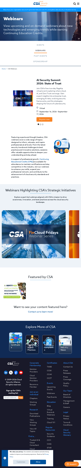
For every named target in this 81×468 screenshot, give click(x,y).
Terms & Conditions (67, 423)
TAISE (49, 367)
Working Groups (33, 403)
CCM (49, 440)
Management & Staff (68, 402)
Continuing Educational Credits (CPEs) (30, 160)
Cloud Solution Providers (34, 378)
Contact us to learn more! (40, 311)
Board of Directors (67, 395)
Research (34, 410)
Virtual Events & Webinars (51, 412)
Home (4, 69)
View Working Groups (33, 422)
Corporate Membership (35, 364)
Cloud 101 (51, 422)
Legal (65, 412)
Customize (21, 462)
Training (50, 418)
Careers (66, 407)
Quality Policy (66, 384)
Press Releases (67, 371)
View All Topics (33, 430)
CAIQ (49, 444)
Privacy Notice (66, 417)
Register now (44, 119)
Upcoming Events (51, 388)
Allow (38, 462)
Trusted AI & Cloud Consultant (35, 442)
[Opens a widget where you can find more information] (71, 464)
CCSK (49, 370)
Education (51, 402)
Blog (49, 406)
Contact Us (68, 367)
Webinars (40, 50)
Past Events (40, 56)
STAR (49, 448)
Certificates (52, 363)
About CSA (68, 363)
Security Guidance (51, 435)
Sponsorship (40, 61)
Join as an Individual (34, 393)
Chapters (33, 398)
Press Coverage (67, 378)
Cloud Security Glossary (67, 432)
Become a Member (34, 385)
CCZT (49, 378)
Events (40, 45)
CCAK (49, 374)
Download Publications (35, 414)
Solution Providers (34, 370)
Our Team (67, 391)
